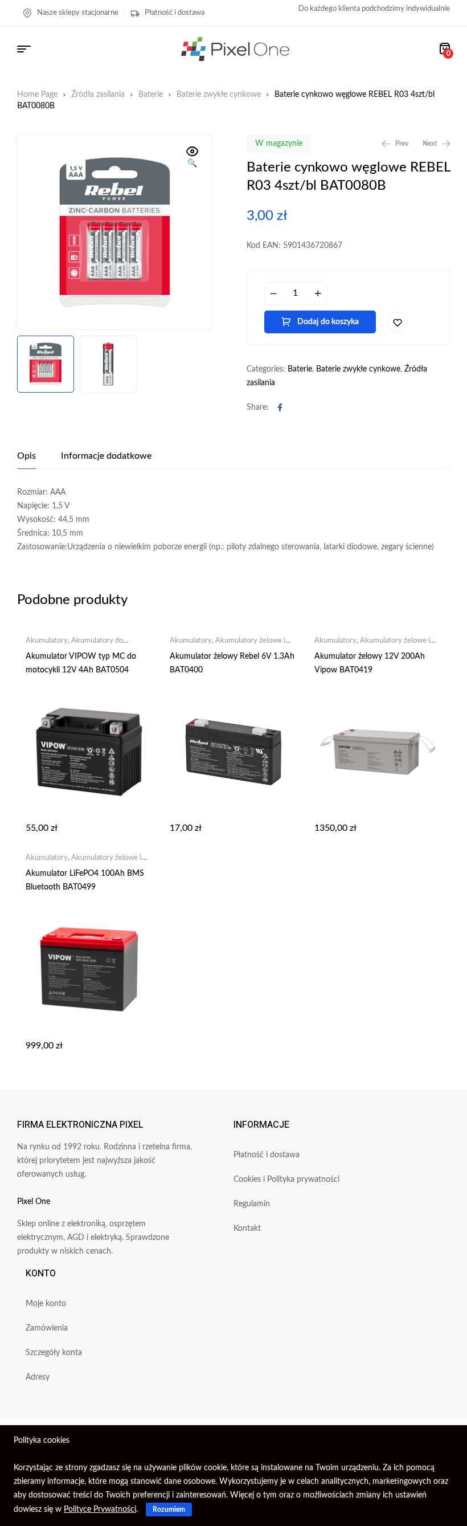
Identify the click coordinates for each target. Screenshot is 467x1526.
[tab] (26, 455)
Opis (26, 455)
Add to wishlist (397, 322)
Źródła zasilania (98, 95)
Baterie (150, 95)
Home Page (37, 95)
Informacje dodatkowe (106, 455)
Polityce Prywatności (100, 1509)
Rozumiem (169, 1509)
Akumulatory (47, 640)
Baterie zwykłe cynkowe (219, 95)
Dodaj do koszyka (328, 322)
